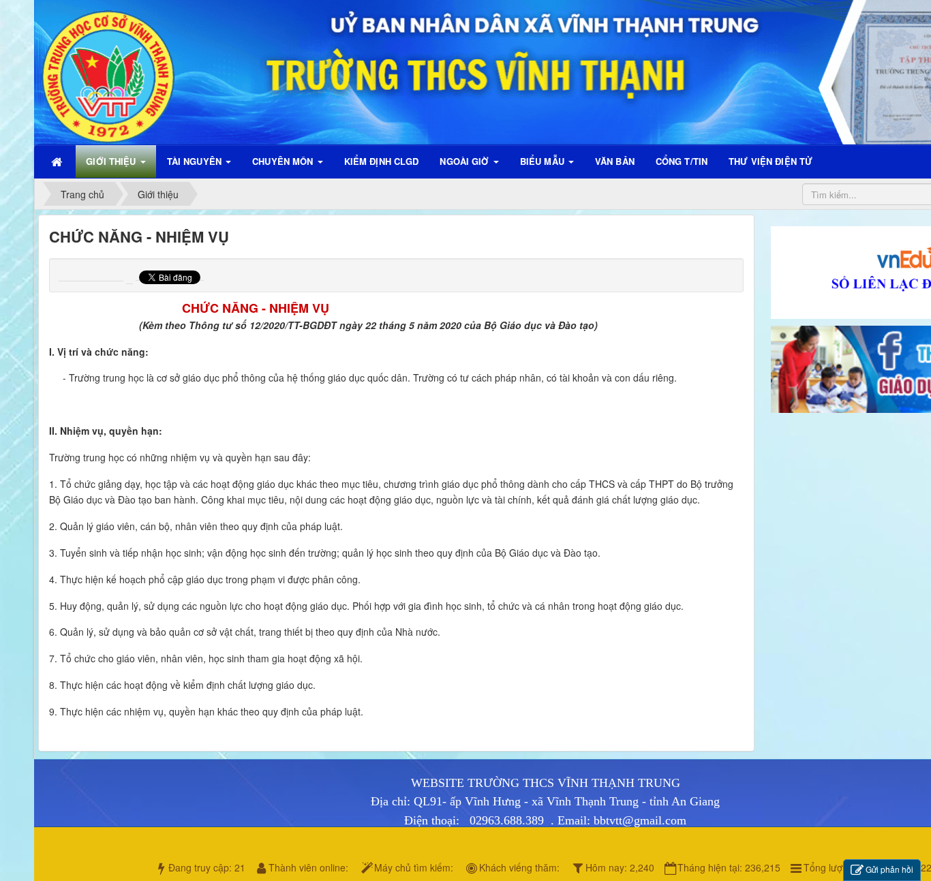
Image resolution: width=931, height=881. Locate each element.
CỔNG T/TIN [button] (681, 161)
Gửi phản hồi (889, 869)
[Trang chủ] (58, 161)
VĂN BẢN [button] (615, 161)
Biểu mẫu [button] (543, 161)
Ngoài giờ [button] (465, 161)
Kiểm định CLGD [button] (381, 161)
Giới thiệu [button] (112, 161)
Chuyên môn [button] (284, 161)
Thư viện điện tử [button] (770, 161)
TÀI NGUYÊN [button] (195, 161)
